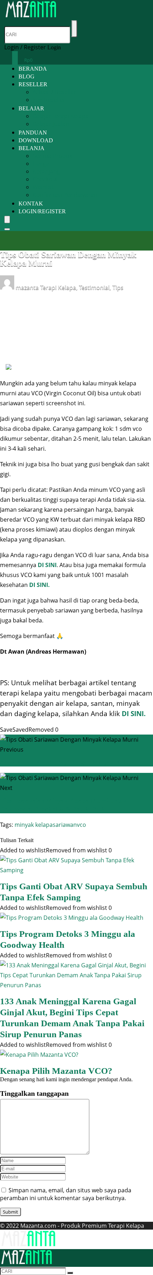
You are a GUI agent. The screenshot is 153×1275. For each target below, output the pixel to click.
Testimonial (94, 287)
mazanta (27, 287)
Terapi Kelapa (58, 287)
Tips (117, 287)
